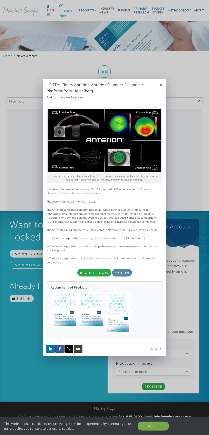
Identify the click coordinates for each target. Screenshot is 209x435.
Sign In (122, 272)
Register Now (94, 272)
